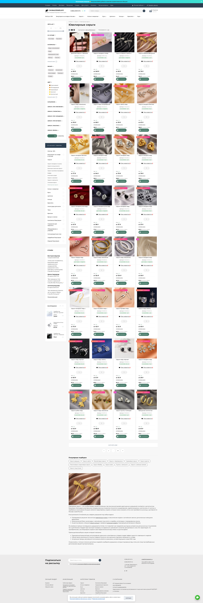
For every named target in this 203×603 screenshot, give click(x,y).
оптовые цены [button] (74, 73)
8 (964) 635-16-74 (75, 11)
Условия (47, 5)
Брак (111, 5)
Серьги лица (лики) (75, 468)
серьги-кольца (94, 523)
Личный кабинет (49, 585)
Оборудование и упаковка (101, 590)
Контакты (93, 5)
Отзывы (50, 250)
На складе (51, 38)
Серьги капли (87, 461)
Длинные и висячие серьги (55, 168)
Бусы (81, 587)
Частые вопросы (103, 5)
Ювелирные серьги (53, 184)
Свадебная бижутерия (100, 592)
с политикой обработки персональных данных (88, 564)
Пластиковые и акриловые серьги (80, 464)
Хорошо (128, 598)
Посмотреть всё (52, 297)
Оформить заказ (49, 587)
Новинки (50, 70)
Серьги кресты (144, 461)
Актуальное (59, 70)
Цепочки (82, 589)
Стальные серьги (52, 182)
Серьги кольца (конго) (53, 166)
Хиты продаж (51, 73)
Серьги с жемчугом (53, 180)
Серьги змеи (109, 464)
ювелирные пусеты (101, 517)
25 (117, 450)
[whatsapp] (124, 570)
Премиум (60, 73)
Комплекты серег (52, 175)
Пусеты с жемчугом (122, 464)
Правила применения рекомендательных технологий (68, 590)
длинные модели (112, 523)
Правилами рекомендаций (98, 598)
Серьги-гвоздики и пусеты (55, 163)
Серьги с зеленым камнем (138, 464)
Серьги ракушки (75, 461)
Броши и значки (99, 587)
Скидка (50, 76)
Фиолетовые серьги (100, 461)
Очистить (61, 135)
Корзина (47, 583)
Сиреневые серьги (131, 461)
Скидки (77, 5)
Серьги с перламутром (116, 461)
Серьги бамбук (97, 464)
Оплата (54, 5)
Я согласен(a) (85, 564)
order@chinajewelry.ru (147, 559)
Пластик (57, 57)
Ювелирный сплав (53, 54)
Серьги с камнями (52, 177)
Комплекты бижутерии (101, 583)
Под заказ (58, 38)
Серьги (76, 21)
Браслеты (82, 592)
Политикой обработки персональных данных (80, 598)
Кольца (82, 590)
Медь (49, 51)
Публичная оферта (67, 583)
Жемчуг (50, 57)
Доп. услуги (85, 5)
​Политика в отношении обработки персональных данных (69, 586)
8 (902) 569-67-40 (128, 562)
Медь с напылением (53, 48)
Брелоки (97, 589)
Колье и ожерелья (84, 585)
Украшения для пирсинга (101, 585)
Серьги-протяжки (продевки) (55, 170)
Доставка (61, 5)
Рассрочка (70, 5)
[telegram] (126, 570)
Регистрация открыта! (82, 1)
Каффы (49, 173)
